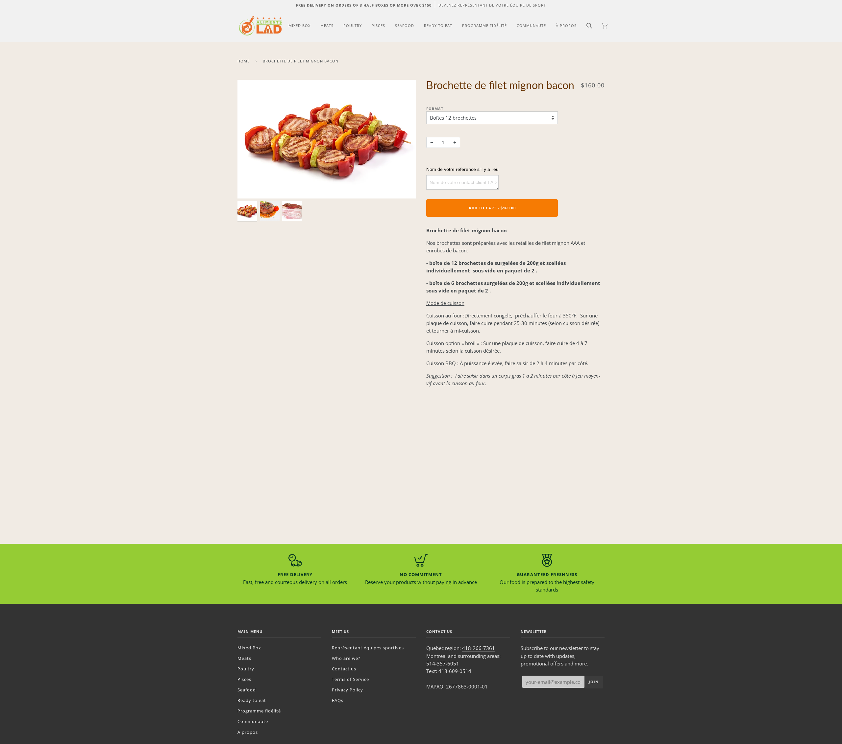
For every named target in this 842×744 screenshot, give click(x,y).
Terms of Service (350, 679)
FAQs (337, 700)
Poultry (245, 669)
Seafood (246, 690)
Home (243, 60)
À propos (247, 732)
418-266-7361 (478, 648)
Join (594, 681)
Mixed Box (249, 648)
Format (434, 108)
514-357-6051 (442, 663)
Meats (244, 658)
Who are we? (346, 658)
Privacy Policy (347, 690)
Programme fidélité (259, 711)
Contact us (344, 669)
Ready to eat (251, 700)
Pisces (244, 679)
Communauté (252, 721)
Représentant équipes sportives (368, 648)
